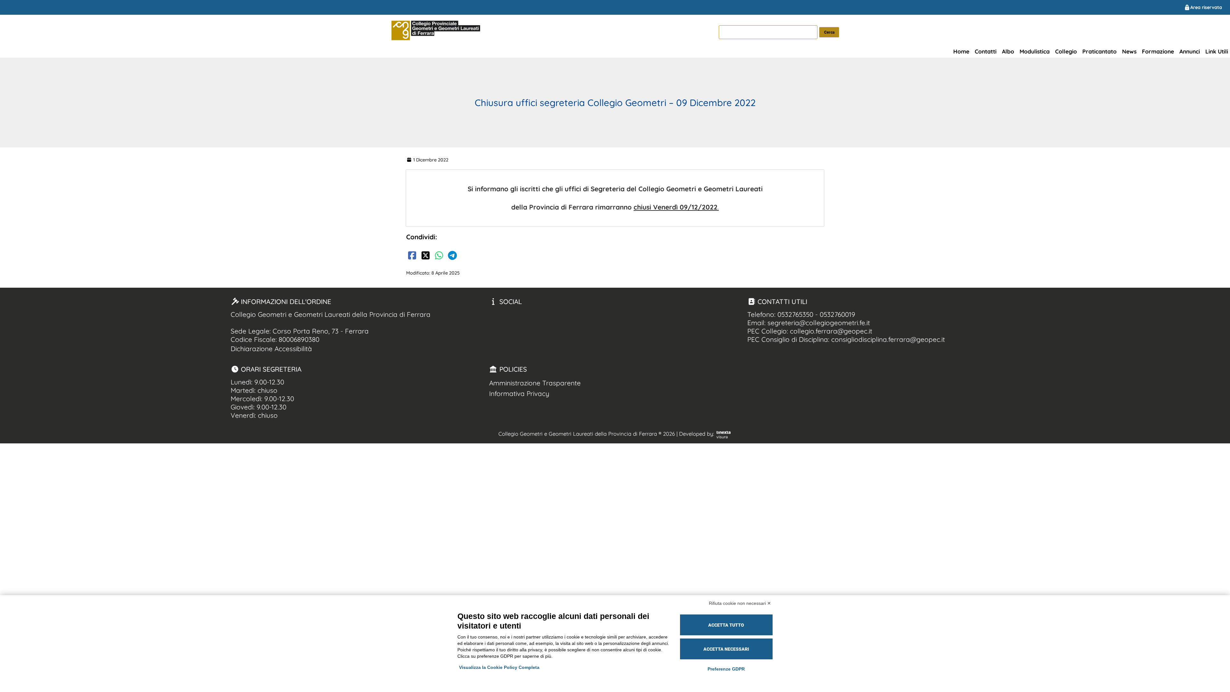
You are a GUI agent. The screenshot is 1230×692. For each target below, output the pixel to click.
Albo (1008, 51)
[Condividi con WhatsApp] (439, 256)
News (1129, 51)
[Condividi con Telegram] (452, 256)
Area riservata (1206, 7)
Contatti (985, 51)
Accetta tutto (726, 625)
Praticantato (1099, 51)
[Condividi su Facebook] (412, 256)
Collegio (1066, 51)
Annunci (1189, 51)
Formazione (1158, 51)
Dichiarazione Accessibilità (271, 348)
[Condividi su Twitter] (425, 256)
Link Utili (1216, 51)
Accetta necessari (726, 649)
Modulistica (1035, 51)
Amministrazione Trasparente (535, 383)
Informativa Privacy (519, 393)
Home (961, 51)
